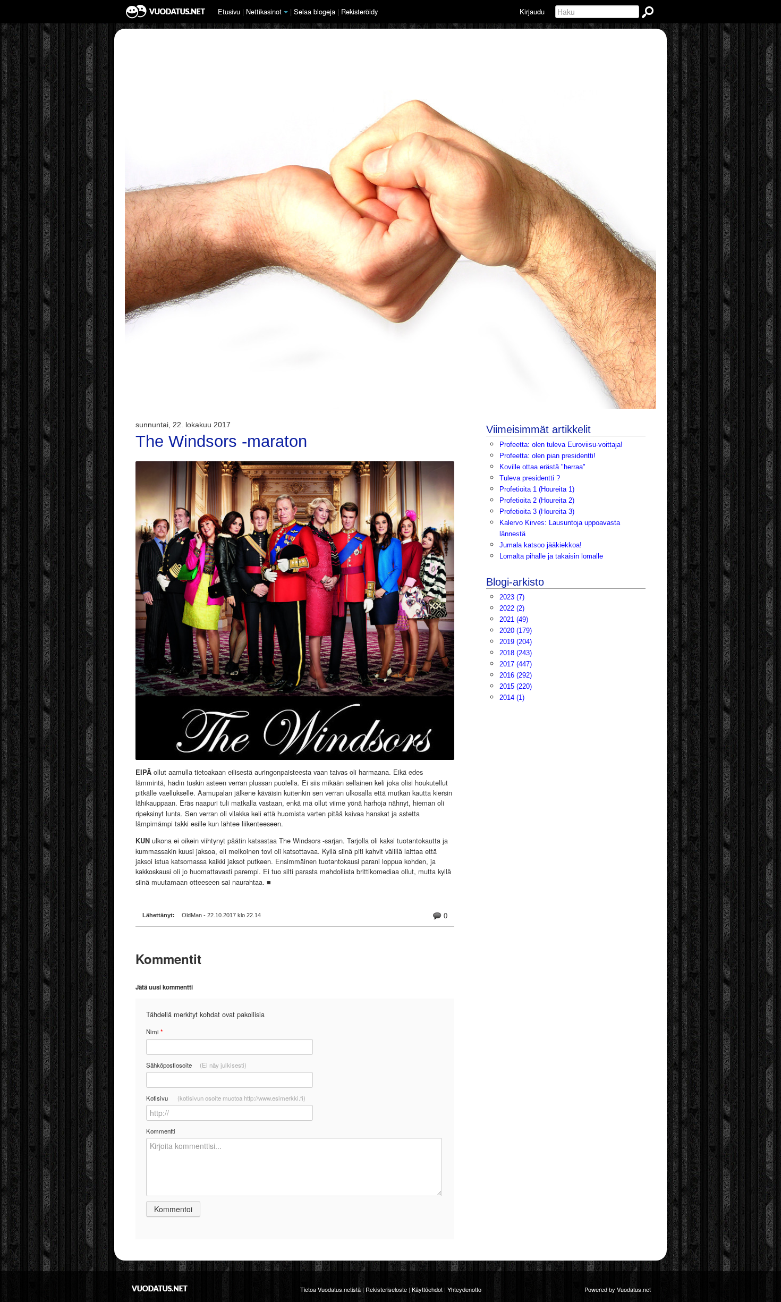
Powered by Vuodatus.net (617, 1289)
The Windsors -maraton (221, 441)
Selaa (314, 11)
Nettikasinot (264, 11)
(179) (515, 631)
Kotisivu (225, 1098)
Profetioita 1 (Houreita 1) (536, 489)
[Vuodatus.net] (160, 1288)
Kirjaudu (532, 11)
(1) (511, 697)
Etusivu (229, 11)
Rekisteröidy (359, 11)
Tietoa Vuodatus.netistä (330, 1289)
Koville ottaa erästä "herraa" (542, 467)
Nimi (154, 1031)
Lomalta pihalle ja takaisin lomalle (551, 556)
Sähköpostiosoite (196, 1065)
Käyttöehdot (427, 1289)
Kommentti (160, 1131)
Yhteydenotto (464, 1289)
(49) (513, 619)
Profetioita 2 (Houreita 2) (536, 500)
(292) (515, 675)
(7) (511, 597)
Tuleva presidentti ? (529, 478)
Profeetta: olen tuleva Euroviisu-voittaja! (561, 445)
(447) (515, 664)
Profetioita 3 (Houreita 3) (536, 511)
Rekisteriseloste (386, 1289)
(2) (511, 608)
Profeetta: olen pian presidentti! (547, 456)
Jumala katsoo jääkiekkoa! (540, 545)
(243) (515, 653)
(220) (515, 686)
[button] (286, 12)
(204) (515, 642)
